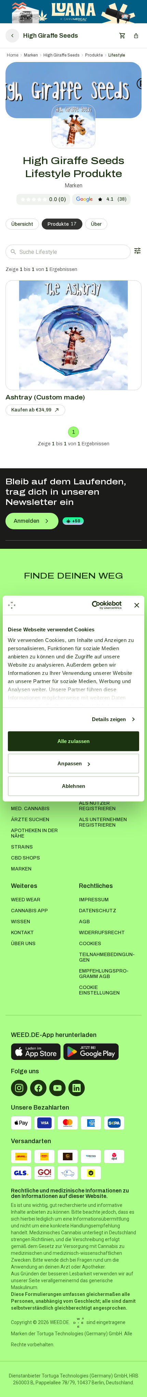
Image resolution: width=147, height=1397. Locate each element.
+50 (76, 521)
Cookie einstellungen (99, 990)
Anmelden (26, 521)
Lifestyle (116, 55)
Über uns (23, 943)
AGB (84, 921)
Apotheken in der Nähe (34, 833)
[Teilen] (136, 35)
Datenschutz (97, 910)
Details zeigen (109, 719)
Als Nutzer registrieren (97, 806)
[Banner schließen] (136, 605)
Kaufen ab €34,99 (31, 409)
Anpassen (69, 763)
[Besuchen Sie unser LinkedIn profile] (76, 1088)
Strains (22, 847)
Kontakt (22, 932)
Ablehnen (73, 786)
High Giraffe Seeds (61, 55)
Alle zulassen (73, 741)
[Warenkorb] (122, 35)
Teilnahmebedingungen (107, 957)
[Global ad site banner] (73, 11)
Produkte (94, 55)
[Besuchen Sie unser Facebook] (38, 1088)
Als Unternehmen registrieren (103, 822)
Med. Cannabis (30, 808)
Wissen (20, 921)
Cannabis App (29, 910)
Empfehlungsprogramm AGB (104, 973)
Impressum (94, 899)
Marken (31, 55)
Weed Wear (25, 899)
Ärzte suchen (30, 819)
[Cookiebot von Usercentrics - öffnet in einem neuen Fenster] (92, 605)
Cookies (90, 943)
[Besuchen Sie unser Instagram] (19, 1088)
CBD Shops (25, 858)
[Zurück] (12, 35)
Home (12, 55)
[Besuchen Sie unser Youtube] (57, 1088)
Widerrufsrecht (102, 932)
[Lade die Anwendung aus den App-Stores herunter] (36, 1051)
